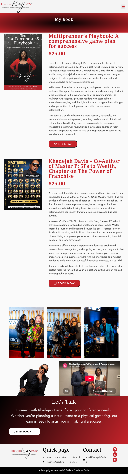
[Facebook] (115, 449)
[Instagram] (115, 454)
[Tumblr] (115, 460)
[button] (123, 7)
